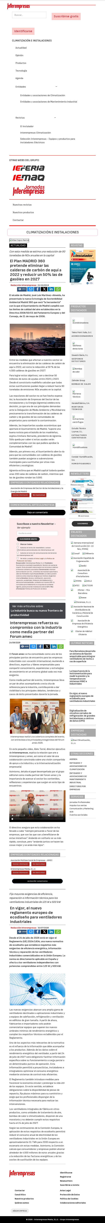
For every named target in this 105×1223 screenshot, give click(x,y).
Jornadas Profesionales (80, 802)
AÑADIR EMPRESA (20, 1211)
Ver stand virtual (39, 495)
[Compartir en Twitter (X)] (44, 289)
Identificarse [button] (23, 31)
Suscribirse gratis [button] (66, 16)
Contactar (18, 220)
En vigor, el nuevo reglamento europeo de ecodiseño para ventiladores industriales (82, 697)
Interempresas (20, 752)
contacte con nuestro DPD (43, 582)
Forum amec (18, 654)
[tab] (52, 86)
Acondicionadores (82, 336)
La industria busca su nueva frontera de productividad (37, 613)
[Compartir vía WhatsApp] (58, 289)
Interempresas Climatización (35, 132)
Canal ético (20, 1194)
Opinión (19, 55)
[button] (36, 86)
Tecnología (21, 70)
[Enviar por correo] (30, 289)
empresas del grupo (33, 576)
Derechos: (24, 578)
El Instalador (26, 126)
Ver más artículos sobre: (27, 606)
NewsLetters (66, 1181)
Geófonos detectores (78, 360)
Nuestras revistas (22, 204)
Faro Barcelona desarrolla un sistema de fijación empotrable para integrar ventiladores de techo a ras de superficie (82, 656)
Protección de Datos (70, 1194)
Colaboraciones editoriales (73, 1203)
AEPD (48, 587)
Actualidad (21, 47)
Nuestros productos (23, 212)
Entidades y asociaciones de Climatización (42, 95)
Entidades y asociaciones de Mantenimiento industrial (48, 101)
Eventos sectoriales (79, 815)
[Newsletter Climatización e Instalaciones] (83, 496)
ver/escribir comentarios (37, 881)
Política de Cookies (69, 1198)
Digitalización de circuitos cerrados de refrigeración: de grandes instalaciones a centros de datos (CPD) (82, 715)
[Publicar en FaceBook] (37, 289)
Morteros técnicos (77, 408)
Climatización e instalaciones (32, 40)
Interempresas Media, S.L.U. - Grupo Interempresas (56, 1219)
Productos (20, 63)
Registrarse (65, 1177)
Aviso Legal (39, 559)
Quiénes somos (22, 1203)
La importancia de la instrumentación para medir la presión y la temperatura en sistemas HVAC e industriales (81, 677)
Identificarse (66, 1172)
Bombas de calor (81, 384)
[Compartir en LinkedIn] (51, 289)
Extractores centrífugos (79, 436)
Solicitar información (20, 495)
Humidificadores (81, 463)
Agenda (19, 78)
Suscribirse (82, 524)
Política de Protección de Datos (36, 589)
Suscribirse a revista (69, 1185)
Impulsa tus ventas (78, 805)
